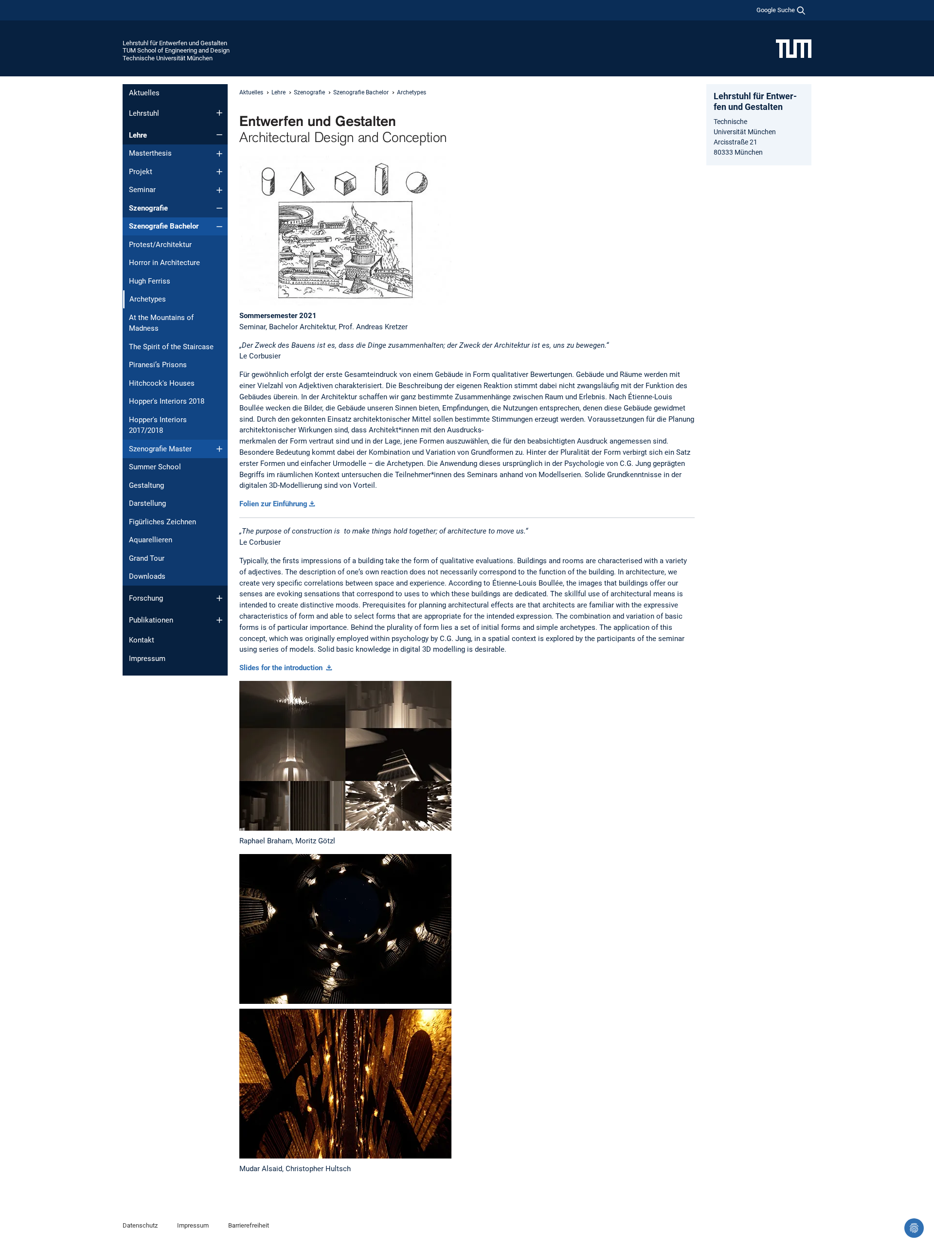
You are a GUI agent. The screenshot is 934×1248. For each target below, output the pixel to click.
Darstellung (147, 503)
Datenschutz (140, 1225)
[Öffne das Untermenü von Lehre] (219, 135)
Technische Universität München (168, 58)
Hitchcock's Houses (162, 383)
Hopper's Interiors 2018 (166, 401)
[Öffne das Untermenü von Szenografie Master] (219, 449)
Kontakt (141, 640)
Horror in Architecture (164, 262)
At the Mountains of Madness (161, 323)
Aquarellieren (150, 539)
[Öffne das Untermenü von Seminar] (219, 190)
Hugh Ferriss (149, 281)
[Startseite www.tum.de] (793, 48)
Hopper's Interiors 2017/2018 (158, 425)
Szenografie (148, 208)
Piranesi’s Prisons (158, 364)
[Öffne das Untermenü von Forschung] (219, 598)
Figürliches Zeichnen (162, 521)
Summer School (155, 467)
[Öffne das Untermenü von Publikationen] (219, 620)
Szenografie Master (160, 449)
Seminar (142, 189)
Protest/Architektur (160, 244)
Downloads (147, 576)
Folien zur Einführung (273, 503)
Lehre (138, 135)
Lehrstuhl (144, 113)
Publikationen (151, 620)
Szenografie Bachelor (163, 226)
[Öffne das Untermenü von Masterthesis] (219, 154)
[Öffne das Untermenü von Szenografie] (219, 208)
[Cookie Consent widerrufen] (914, 1228)
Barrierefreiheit (248, 1225)
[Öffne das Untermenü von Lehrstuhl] (219, 113)
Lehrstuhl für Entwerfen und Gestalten (175, 43)
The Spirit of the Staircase (171, 346)
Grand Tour (146, 558)
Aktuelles (144, 93)
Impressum (147, 658)
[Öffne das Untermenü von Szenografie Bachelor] (219, 226)
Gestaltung (146, 485)
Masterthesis (150, 153)
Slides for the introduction (281, 667)
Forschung (146, 598)
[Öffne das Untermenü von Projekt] (219, 172)
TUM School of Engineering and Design (176, 50)
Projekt (140, 171)
